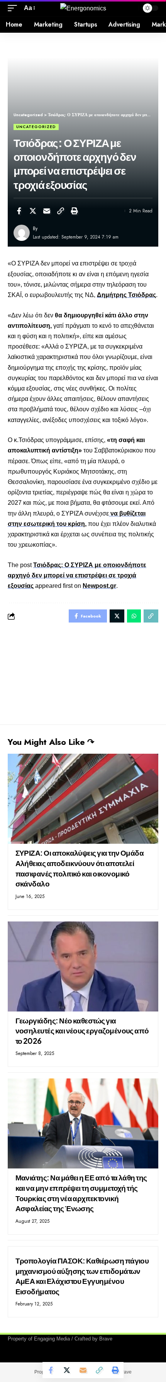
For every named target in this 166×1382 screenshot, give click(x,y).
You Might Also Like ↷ (51, 742)
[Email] (46, 211)
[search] (131, 8)
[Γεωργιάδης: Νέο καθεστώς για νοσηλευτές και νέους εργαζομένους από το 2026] (83, 966)
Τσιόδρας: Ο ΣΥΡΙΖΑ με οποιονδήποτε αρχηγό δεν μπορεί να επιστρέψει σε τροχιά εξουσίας (77, 575)
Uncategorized (36, 127)
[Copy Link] (60, 211)
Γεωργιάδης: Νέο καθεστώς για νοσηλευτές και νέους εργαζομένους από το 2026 (82, 1030)
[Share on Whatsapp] (134, 616)
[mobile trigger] (14, 8)
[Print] (74, 211)
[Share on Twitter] (32, 211)
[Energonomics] (83, 8)
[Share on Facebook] (19, 211)
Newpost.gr (99, 586)
